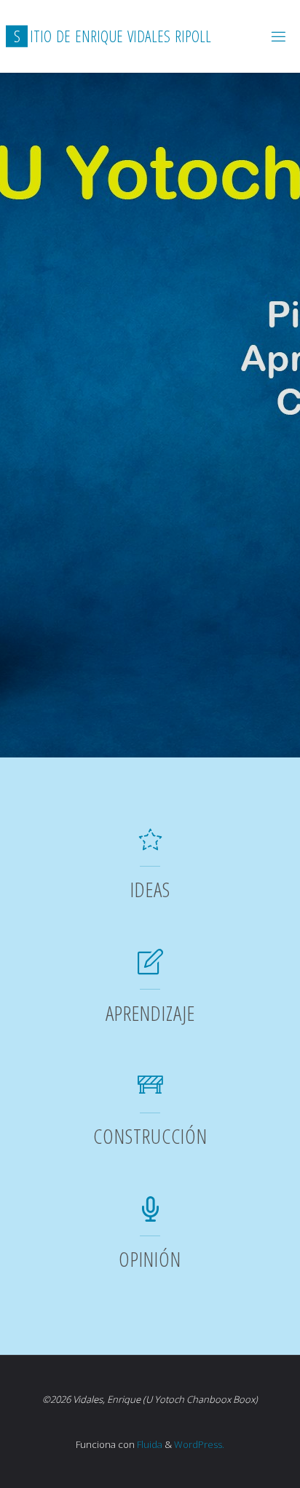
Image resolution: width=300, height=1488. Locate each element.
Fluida (148, 1444)
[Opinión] (150, 1215)
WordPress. (199, 1444)
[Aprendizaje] (150, 969)
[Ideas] (150, 846)
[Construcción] (150, 1092)
